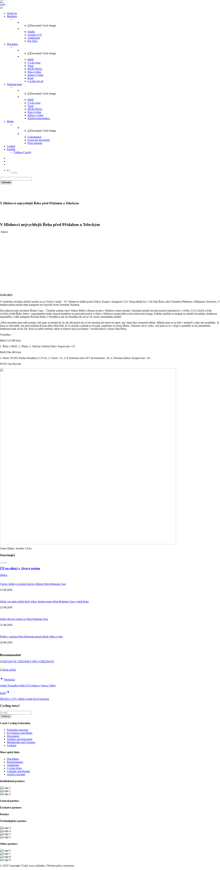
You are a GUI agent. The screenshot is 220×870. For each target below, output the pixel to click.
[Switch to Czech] (15, 172)
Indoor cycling (35, 75)
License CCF (35, 34)
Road (30, 78)
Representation (15, 762)
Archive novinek (16, 774)
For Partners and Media (19, 733)
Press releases (35, 143)
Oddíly (31, 31)
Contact (11, 146)
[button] (8, 170)
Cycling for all (35, 81)
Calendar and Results (18, 771)
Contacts (11, 745)
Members (12, 16)
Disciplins (12, 44)
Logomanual (34, 136)
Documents (13, 736)
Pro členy (33, 41)
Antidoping (34, 37)
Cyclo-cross (34, 62)
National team (14, 84)
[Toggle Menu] (1, 8)
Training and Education (19, 739)
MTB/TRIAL (35, 68)
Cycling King (14, 768)
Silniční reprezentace (39, 118)
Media (10, 121)
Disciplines (13, 758)
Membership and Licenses (21, 742)
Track (31, 65)
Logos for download (39, 139)
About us (12, 13)
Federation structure (17, 729)
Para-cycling (34, 71)
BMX (31, 59)
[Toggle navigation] (1, 7)
